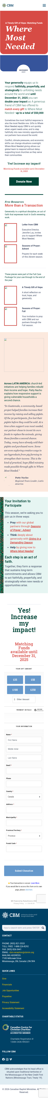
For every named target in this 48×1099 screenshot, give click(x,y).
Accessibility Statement (13, 1008)
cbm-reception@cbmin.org (21, 952)
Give (4, 978)
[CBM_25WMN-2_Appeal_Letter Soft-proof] (10, 233)
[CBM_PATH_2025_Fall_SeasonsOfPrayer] (10, 316)
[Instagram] (7, 1059)
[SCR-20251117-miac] (10, 254)
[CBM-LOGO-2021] (7, 5)
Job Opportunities (10, 990)
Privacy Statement (10, 1002)
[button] (44, 5)
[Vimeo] (10, 1059)
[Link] (33, 232)
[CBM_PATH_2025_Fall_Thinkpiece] (10, 295)
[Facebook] (3, 1059)
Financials (7, 984)
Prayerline (6, 996)
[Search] (43, 928)
